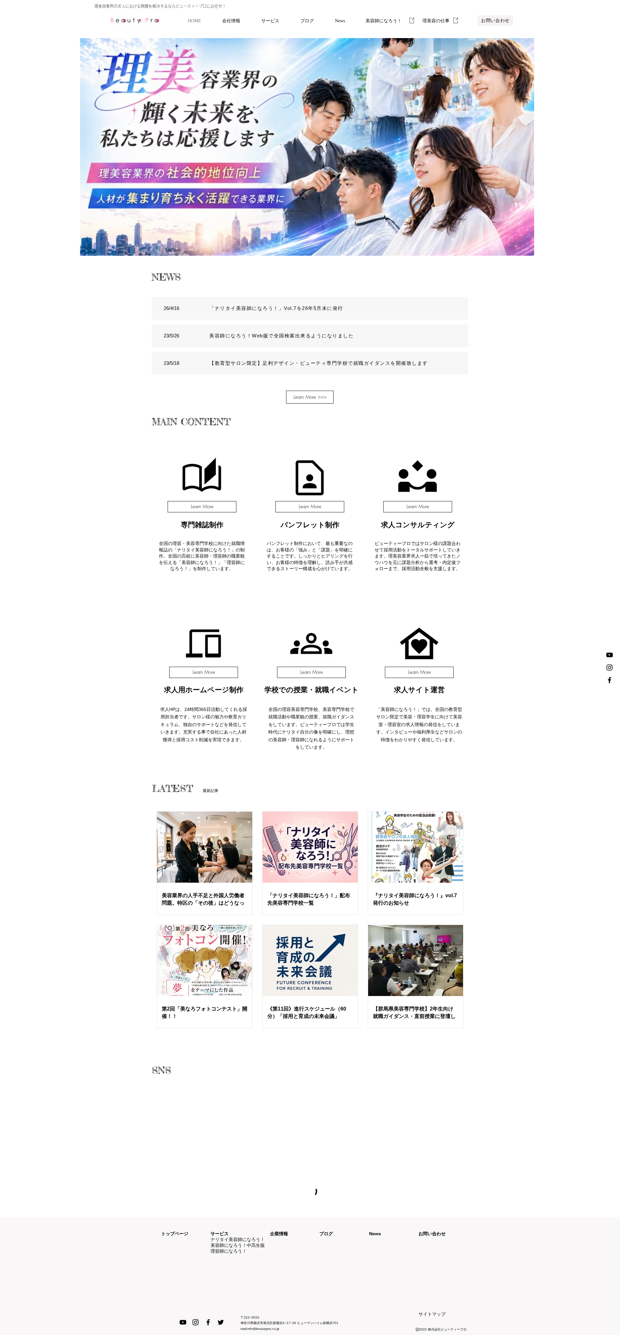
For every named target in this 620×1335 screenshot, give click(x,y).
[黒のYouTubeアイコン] (609, 655)
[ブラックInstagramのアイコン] (609, 667)
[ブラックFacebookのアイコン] (609, 680)
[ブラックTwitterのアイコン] (221, 1322)
